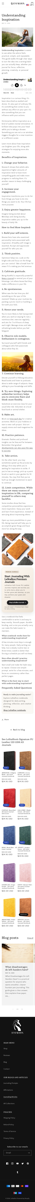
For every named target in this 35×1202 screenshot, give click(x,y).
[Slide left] (13, 1009)
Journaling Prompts (11, 1083)
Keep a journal (8, 278)
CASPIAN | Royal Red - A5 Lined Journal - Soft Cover (9, 811)
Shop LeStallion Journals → (17, 602)
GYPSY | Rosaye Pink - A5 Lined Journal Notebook (25, 886)
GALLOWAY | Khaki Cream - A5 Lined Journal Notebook (24, 811)
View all (30, 938)
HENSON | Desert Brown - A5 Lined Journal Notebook (24, 921)
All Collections (9, 1104)
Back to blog (19, 730)
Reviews (7, 1055)
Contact (7, 1069)
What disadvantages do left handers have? (16, 968)
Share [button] (6, 720)
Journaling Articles (10, 1097)
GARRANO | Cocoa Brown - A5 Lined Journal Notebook (24, 774)
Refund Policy (9, 1125)
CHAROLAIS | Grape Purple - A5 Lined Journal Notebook (8, 886)
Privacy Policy (9, 1138)
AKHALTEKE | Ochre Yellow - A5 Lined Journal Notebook (8, 921)
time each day (16, 419)
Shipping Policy (9, 1118)
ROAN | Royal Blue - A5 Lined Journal (9, 848)
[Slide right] (22, 1009)
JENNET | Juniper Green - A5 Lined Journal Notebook (24, 849)
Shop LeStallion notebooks (15, 710)
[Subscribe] (28, 1153)
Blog (5, 1062)
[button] (2, 3)
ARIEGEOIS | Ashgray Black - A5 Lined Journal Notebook (9, 774)
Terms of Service (10, 1131)
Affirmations (8, 1090)
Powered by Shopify (23, 1198)
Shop (5, 1049)
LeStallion (14, 1198)
